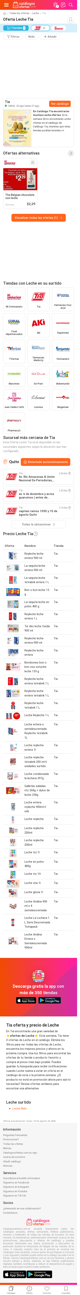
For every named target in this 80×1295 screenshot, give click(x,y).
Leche (35, 13)
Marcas (7, 1148)
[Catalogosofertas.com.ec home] (24, 5)
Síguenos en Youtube (15, 1191)
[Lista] (63, 5)
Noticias (7, 1165)
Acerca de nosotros (14, 1157)
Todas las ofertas (19, 13)
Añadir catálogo (12, 1161)
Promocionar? (11, 1139)
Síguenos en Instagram (16, 1186)
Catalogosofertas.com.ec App (20, 1152)
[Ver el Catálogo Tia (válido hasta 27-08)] (17, 128)
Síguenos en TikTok (14, 1195)
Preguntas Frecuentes (15, 1135)
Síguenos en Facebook (16, 1182)
